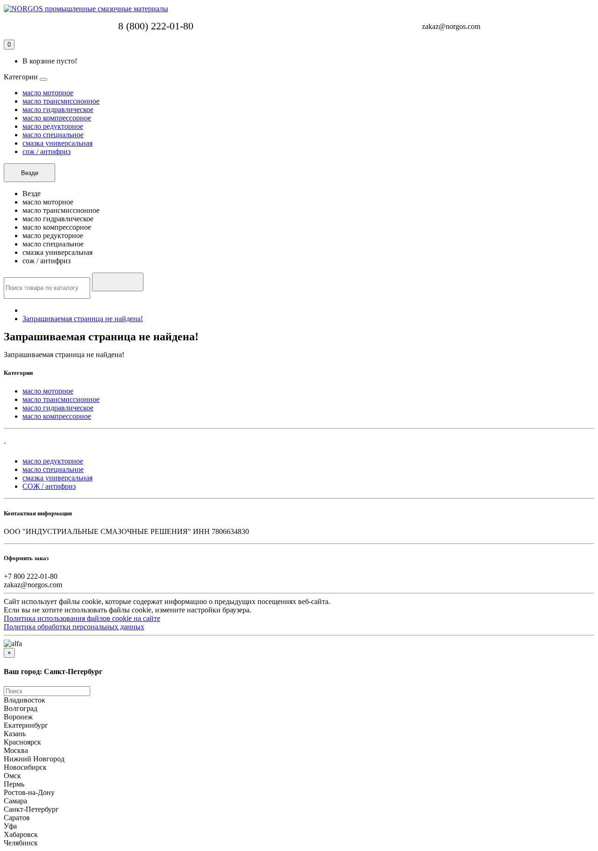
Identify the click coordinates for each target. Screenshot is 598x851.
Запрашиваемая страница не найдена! (82, 319)
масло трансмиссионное (61, 101)
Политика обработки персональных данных (74, 627)
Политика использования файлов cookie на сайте (82, 618)
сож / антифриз (46, 151)
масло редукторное (52, 126)
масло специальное (53, 135)
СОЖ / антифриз (49, 486)
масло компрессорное (56, 118)
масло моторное (47, 93)
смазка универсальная (57, 143)
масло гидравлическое (57, 109)
